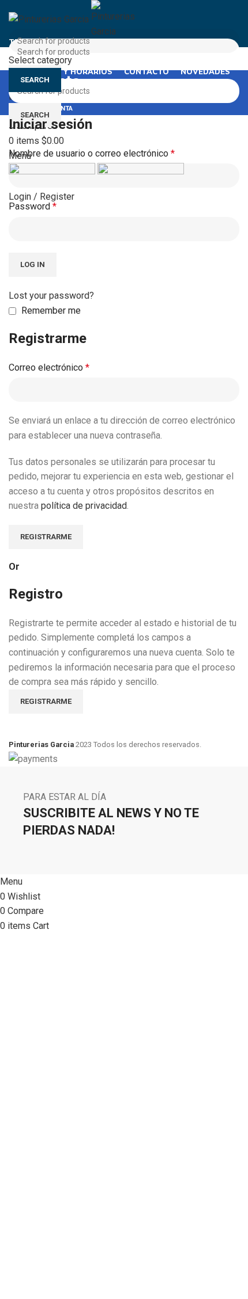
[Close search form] (14, 14)
